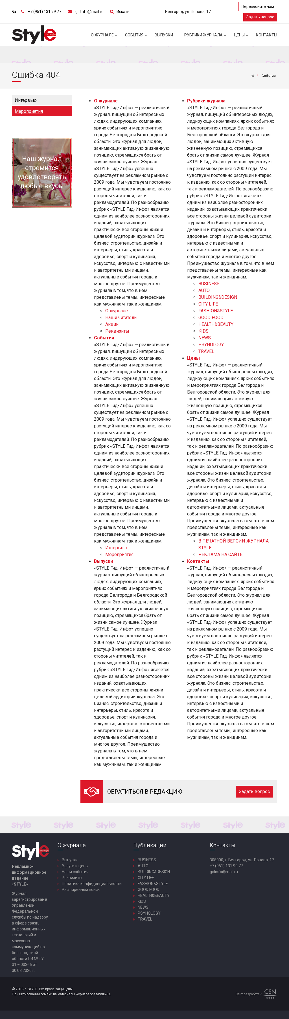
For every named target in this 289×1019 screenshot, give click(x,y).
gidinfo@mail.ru (89, 11)
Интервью (26, 100)
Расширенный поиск (81, 889)
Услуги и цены (75, 866)
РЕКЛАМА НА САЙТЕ (220, 554)
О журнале (102, 35)
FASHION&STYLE (215, 310)
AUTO (204, 290)
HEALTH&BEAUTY (215, 324)
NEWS (204, 338)
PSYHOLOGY (211, 344)
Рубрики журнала (203, 35)
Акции (112, 324)
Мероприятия (29, 111)
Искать (123, 12)
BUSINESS (209, 283)
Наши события (75, 871)
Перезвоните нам (258, 6)
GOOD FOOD (211, 317)
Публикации (150, 845)
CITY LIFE (208, 304)
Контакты (266, 35)
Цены (239, 35)
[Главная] (252, 76)
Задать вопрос (260, 17)
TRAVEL (206, 351)
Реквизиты (117, 331)
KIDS (203, 331)
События (134, 35)
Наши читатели (121, 317)
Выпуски (164, 35)
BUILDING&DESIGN (217, 297)
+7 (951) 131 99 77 (44, 11)
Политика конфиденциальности (92, 883)
